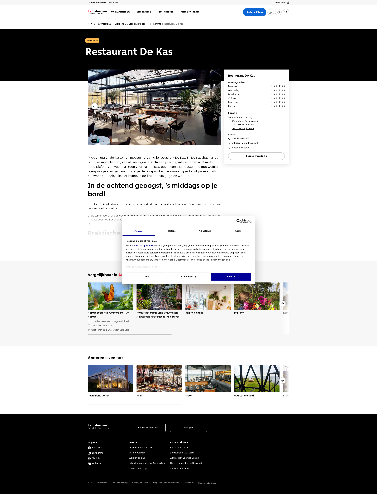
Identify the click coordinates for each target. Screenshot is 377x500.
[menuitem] (122, 12)
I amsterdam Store (179, 468)
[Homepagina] (89, 24)
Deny (146, 276)
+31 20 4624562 (240, 138)
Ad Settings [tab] (205, 231)
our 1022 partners (143, 245)
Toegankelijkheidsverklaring (166, 483)
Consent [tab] (138, 231)
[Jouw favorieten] (278, 12)
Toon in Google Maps (243, 129)
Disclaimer (189, 483)
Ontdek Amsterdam (147, 428)
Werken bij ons (137, 458)
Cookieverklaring (120, 483)
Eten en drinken (137, 24)
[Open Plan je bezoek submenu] (176, 12)
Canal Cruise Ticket (180, 448)
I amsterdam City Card (182, 453)
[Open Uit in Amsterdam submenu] (132, 12)
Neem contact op (138, 468)
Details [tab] (172, 231)
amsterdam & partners (140, 448)
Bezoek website (240, 148)
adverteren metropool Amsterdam (147, 463)
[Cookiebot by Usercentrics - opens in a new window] (239, 221)
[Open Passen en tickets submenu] (201, 12)
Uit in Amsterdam (102, 24)
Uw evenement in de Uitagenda (186, 463)
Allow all (230, 276)
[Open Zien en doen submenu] (153, 12)
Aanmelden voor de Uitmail (184, 458)
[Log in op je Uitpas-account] (270, 12)
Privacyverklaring (140, 483)
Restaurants (155, 24)
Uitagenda (120, 24)
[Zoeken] (286, 12)
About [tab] (238, 231)
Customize (186, 276)
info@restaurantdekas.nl (245, 143)
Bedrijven (188, 428)
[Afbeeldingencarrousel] (154, 110)
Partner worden (137, 453)
